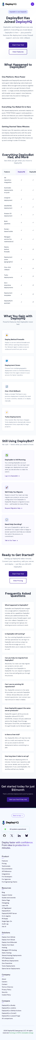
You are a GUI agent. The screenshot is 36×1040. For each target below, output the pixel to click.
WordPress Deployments (10, 961)
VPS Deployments (8, 958)
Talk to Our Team (11, 541)
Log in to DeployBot (12, 476)
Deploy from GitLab (8, 940)
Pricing (4, 863)
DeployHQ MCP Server (9, 913)
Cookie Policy (6, 995)
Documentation (7, 869)
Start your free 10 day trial (18, 799)
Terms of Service (7, 987)
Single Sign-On (7, 921)
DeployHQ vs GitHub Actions (11, 1011)
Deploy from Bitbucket (9, 942)
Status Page (6, 900)
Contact (4, 984)
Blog (3, 892)
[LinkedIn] (19, 835)
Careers (4, 982)
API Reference (6, 871)
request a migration (23, 671)
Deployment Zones (12, 365)
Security (4, 992)
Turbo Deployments (13, 417)
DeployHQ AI (6, 911)
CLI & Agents (6, 916)
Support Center (7, 895)
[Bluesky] (26, 835)
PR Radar (5, 919)
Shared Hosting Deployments (12, 955)
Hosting (4, 948)
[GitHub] (4, 835)
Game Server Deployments (11, 969)
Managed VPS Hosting (9, 950)
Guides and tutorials (9, 898)
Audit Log (5, 924)
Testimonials (6, 866)
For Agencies (6, 879)
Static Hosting (6, 953)
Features (5, 861)
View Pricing (18, 581)
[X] (11, 835)
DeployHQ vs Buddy (8, 1005)
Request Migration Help (13, 508)
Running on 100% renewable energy (21, 1033)
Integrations (6, 874)
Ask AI (4, 927)
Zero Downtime (7, 963)
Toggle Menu (32, 4)
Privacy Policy (6, 990)
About (4, 979)
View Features (18, 52)
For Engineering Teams (9, 882)
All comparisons (7, 1018)
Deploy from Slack (8, 945)
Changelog (5, 903)
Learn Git (5, 905)
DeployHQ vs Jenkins (9, 1008)
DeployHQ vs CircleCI (9, 1013)
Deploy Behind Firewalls (14, 339)
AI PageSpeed (6, 908)
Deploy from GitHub (8, 937)
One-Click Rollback (12, 391)
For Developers (7, 877)
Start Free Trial (18, 45)
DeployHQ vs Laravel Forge (11, 1016)
